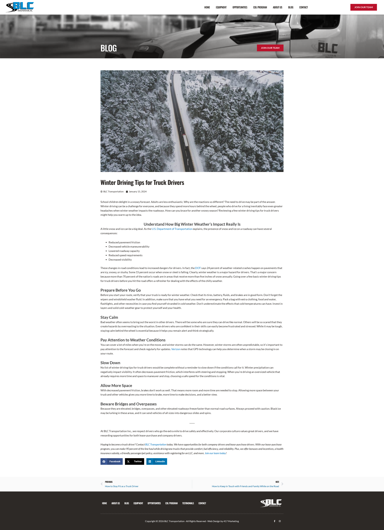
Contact (303, 7)
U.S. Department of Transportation (172, 228)
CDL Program (260, 7)
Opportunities (239, 7)
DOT (198, 268)
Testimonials (188, 503)
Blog (290, 7)
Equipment (221, 7)
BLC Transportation (155, 444)
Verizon (175, 349)
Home (207, 7)
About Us (277, 7)
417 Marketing (231, 521)
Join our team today (215, 453)
